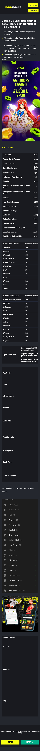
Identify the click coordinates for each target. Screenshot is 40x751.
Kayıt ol (33, 5)
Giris (10, 742)
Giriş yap (33, 10)
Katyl (29, 742)
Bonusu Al (5, 59)
